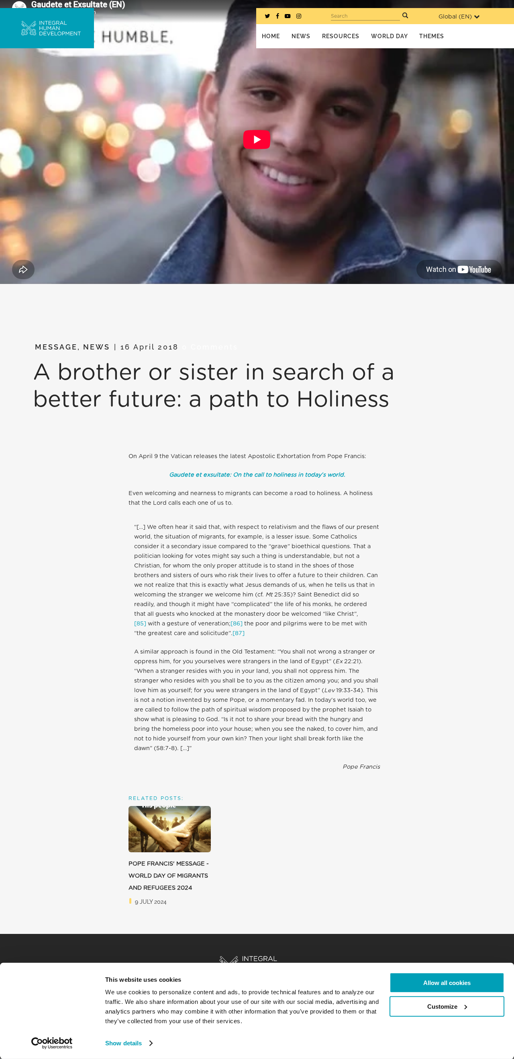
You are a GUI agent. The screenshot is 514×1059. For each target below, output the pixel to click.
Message (56, 347)
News (96, 347)
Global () (455, 17)
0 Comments (210, 347)
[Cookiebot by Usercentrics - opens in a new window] (52, 1043)
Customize (442, 1006)
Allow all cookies (447, 982)
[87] (239, 633)
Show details (123, 1043)
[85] (140, 624)
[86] (236, 624)
